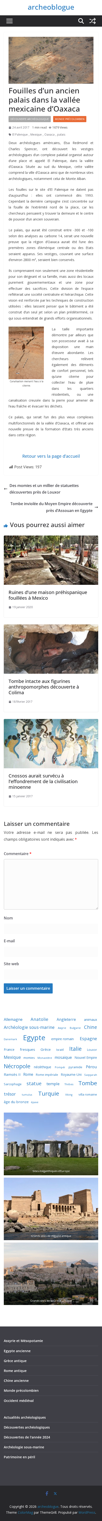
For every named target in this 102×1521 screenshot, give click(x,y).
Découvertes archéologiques (27, 1427)
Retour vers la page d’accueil (51, 456)
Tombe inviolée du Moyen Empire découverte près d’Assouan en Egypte (51, 507)
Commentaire (18, 853)
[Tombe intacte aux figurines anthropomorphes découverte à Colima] (51, 627)
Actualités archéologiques (25, 1417)
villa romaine (88, 1094)
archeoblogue (51, 7)
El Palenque (20, 135)
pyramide (75, 1067)
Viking (68, 1094)
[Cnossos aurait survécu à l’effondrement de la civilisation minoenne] (51, 722)
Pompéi (60, 1067)
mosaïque (63, 1057)
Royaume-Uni (71, 1074)
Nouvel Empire (85, 1057)
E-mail (9, 940)
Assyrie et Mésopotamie (23, 1340)
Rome (28, 1074)
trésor (10, 1094)
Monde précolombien (21, 1390)
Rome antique (15, 1370)
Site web (11, 963)
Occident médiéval (19, 1400)
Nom (8, 918)
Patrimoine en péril (19, 1457)
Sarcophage (13, 1084)
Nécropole (17, 1066)
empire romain (62, 1039)
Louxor (92, 1050)
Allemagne (13, 1019)
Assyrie (62, 1028)
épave (34, 1102)
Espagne (88, 1038)
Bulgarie (75, 1028)
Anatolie (39, 1019)
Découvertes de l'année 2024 (27, 1437)
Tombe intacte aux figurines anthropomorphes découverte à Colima (44, 687)
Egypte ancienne (17, 1351)
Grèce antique (15, 1361)
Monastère (44, 1058)
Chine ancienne (16, 1380)
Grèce (46, 1049)
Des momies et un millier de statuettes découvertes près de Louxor (44, 489)
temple (53, 1083)
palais (61, 135)
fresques (27, 1049)
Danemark (10, 1039)
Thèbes (69, 1084)
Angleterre (66, 1019)
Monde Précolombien (69, 119)
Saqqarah (90, 1074)
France (9, 1049)
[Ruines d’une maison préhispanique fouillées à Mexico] (51, 538)
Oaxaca (49, 135)
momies (29, 1058)
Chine (90, 1027)
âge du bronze (16, 1101)
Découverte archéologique (29, 119)
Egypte (34, 1037)
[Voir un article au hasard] (92, 21)
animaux (90, 1019)
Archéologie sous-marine (29, 1027)
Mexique (36, 135)
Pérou (91, 1066)
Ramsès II (12, 1074)
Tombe (87, 1083)
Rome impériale (47, 1075)
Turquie (48, 1093)
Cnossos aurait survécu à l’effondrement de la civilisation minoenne (43, 781)
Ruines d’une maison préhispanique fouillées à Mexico (48, 595)
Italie (75, 1048)
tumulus (27, 1094)
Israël (60, 1050)
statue (34, 1083)
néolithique (42, 1066)
